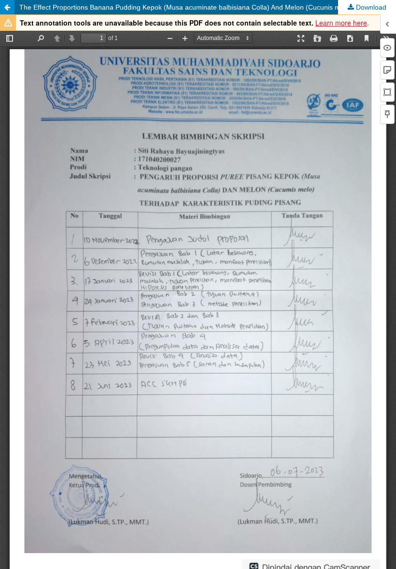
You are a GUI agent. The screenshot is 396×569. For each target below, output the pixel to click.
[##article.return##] (7, 7)
